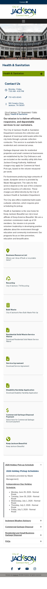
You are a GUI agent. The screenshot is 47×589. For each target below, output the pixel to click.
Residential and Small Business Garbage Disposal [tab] (19, 534)
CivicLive (15, 575)
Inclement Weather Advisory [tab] (18, 521)
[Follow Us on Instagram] (35, 568)
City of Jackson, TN (12, 112)
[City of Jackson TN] (23, 11)
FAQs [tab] (7, 541)
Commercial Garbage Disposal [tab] (19, 527)
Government (26, 112)
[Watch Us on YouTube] (27, 568)
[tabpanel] (23, 492)
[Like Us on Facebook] (12, 568)
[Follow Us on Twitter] (19, 568)
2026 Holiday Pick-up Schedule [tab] (19, 465)
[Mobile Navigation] (23, 21)
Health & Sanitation (13, 73)
